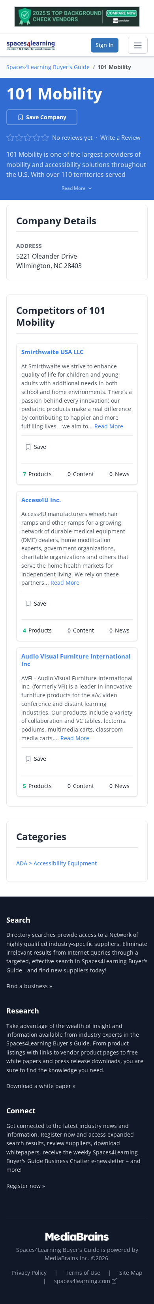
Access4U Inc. (41, 500)
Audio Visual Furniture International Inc (76, 660)
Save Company (46, 117)
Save (40, 446)
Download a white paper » (40, 1086)
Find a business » (29, 986)
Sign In (105, 45)
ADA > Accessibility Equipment (56, 863)
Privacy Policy (29, 1272)
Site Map (131, 1272)
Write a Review (120, 137)
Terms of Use (83, 1272)
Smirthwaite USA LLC (52, 352)
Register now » (25, 1186)
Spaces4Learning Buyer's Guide (48, 67)
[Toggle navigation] (138, 45)
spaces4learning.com (83, 1281)
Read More (108, 426)
